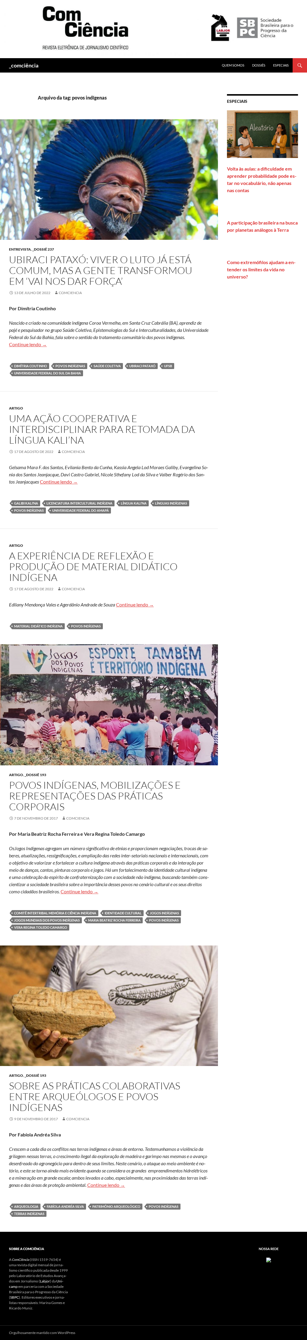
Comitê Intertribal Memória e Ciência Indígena (55, 913)
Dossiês (258, 65)
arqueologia (26, 1206)
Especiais (281, 65)
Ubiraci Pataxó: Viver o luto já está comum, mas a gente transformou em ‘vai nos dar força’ (100, 270)
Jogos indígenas (164, 913)
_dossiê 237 (43, 249)
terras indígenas (29, 1214)
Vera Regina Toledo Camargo (40, 927)
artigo (16, 408)
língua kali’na (134, 503)
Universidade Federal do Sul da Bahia (47, 373)
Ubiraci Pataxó (142, 366)
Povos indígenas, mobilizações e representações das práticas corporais (95, 796)
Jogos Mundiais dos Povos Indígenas (47, 920)
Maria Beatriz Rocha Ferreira (114, 920)
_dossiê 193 (35, 775)
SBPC (14, 1297)
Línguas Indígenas (171, 503)
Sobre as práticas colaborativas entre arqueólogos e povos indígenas (94, 1096)
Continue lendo (28, 344)
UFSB (168, 366)
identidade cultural (123, 913)
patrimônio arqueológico (116, 1206)
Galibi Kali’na (26, 503)
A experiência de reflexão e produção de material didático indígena (93, 566)
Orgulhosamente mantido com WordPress (42, 1332)
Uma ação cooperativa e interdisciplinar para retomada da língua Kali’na (102, 429)
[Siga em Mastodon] (268, 1259)
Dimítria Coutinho (30, 366)
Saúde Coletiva (107, 366)
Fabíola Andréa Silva (65, 1206)
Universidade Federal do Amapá (80, 510)
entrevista (20, 249)
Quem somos (233, 65)
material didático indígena (38, 626)
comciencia (70, 292)
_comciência (23, 65)
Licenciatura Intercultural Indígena (79, 503)
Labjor (45, 1281)
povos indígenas (70, 366)
